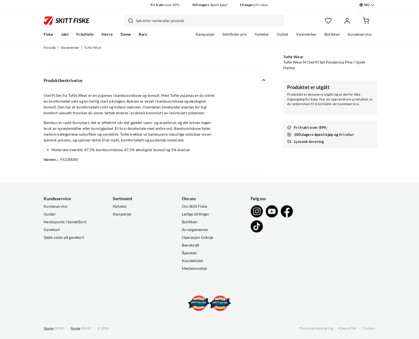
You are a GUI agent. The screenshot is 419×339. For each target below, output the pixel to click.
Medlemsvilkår (195, 268)
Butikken (332, 34)
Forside (50, 48)
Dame (126, 34)
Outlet (282, 34)
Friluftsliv (85, 34)
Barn (143, 34)
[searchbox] (208, 20)
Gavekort (52, 229)
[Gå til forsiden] (66, 21)
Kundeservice (359, 34)
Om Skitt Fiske (194, 206)
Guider (50, 214)
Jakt (65, 34)
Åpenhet (189, 253)
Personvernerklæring (316, 328)
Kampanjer (205, 34)
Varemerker (306, 34)
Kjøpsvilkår (348, 328)
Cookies (369, 328)
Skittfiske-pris (234, 34)
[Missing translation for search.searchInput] (128, 20)
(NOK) (54, 328)
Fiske (48, 34)
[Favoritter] (328, 20)
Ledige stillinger (195, 214)
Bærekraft (191, 245)
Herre (107, 34)
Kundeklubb (192, 260)
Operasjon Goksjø (197, 237)
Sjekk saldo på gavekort (64, 237)
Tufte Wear (93, 48)
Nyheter (262, 34)
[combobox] (204, 20)
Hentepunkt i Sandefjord (65, 222)
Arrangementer (195, 229)
